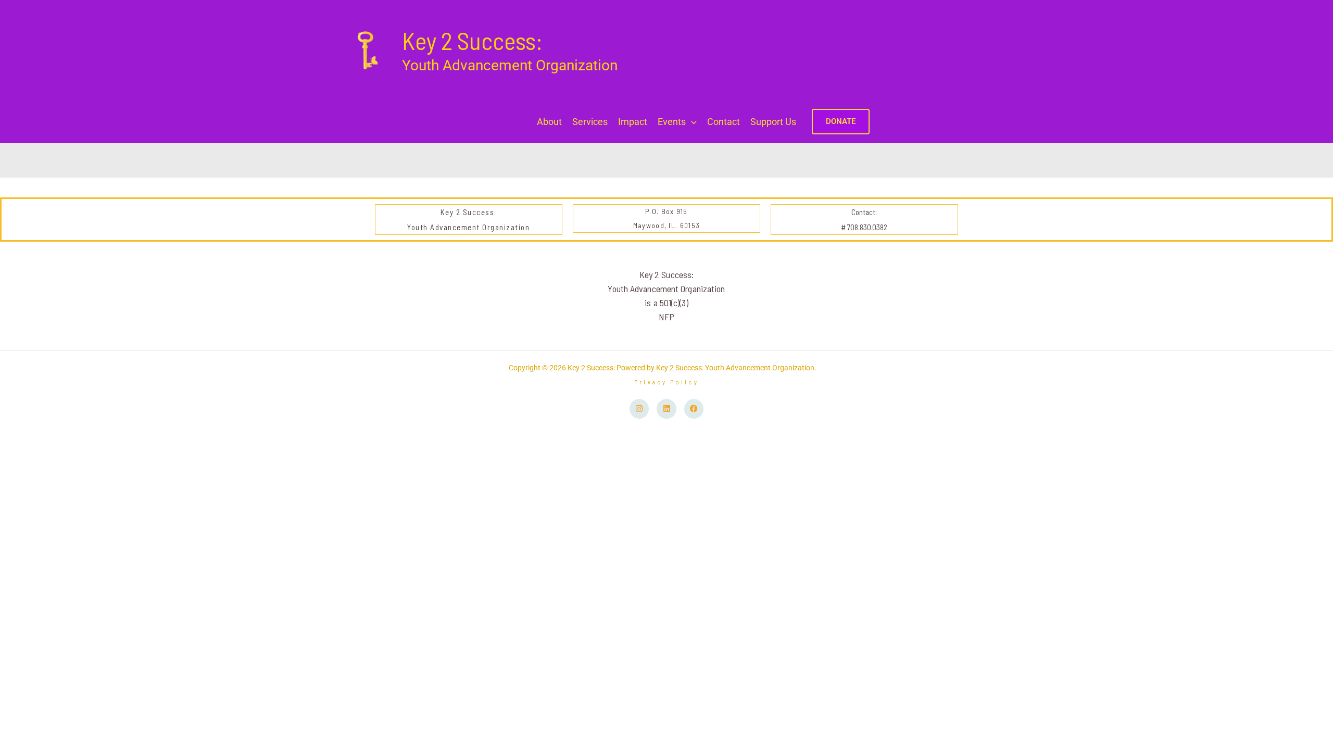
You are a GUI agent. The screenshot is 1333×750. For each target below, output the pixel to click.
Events (672, 121)
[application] (691, 121)
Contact (723, 121)
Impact (632, 121)
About (549, 121)
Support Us (773, 121)
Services (590, 121)
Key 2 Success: (472, 40)
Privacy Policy (666, 381)
